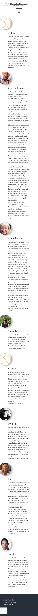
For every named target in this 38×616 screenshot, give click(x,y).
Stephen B (13, 554)
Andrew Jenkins (17, 88)
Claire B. (13, 331)
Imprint (13, 602)
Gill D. (11, 33)
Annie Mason (15, 238)
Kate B (11, 479)
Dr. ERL (12, 424)
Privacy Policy (8, 604)
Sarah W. (13, 368)
